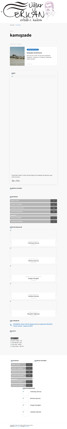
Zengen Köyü (39, 276)
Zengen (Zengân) (33, 278)
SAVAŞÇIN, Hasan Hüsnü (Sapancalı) (25, 324)
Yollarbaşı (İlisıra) (33, 243)
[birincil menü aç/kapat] (1, 11)
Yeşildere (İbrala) (33, 296)
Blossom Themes (17, 426)
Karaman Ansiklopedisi (33, 49)
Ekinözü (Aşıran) (33, 261)
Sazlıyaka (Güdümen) (34, 53)
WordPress (27, 426)
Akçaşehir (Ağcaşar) (33, 314)
